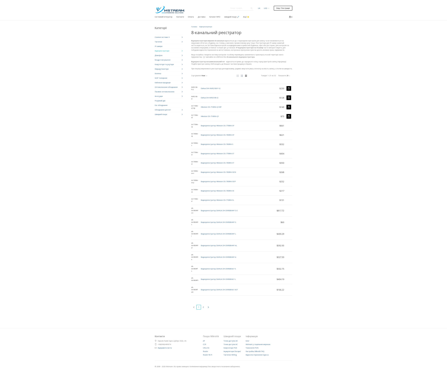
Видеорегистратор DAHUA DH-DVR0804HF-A (218, 257)
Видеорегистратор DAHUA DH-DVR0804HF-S (218, 222)
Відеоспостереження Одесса (257, 355)
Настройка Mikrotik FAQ (255, 351)
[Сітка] (238, 75)
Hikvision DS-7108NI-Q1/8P (211, 107)
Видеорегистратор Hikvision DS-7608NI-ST (217, 163)
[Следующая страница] (208, 307)
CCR (204, 344)
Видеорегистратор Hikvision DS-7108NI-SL (217, 200)
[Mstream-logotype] (169, 9)
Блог (247, 341)
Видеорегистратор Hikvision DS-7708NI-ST (217, 153)
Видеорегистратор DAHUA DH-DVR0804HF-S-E (219, 210)
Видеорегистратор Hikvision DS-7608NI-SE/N (218, 172)
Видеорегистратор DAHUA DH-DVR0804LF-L (218, 279)
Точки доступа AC (231, 344)
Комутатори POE (230, 348)
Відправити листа (165, 348)
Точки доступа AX (231, 341)
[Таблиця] (246, 75)
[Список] (242, 75)
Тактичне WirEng (230, 355)
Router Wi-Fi (207, 355)
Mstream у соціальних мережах (258, 344)
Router (205, 351)
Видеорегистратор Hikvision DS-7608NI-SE (217, 191)
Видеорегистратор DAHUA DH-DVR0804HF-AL (219, 245)
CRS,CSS (206, 348)
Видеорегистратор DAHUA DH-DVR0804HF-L (218, 234)
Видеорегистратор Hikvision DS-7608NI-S (217, 144)
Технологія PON (252, 348)
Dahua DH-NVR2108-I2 (209, 98)
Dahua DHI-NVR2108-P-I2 (210, 88)
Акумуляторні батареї (232, 351)
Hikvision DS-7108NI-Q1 (210, 116)
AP (204, 341)
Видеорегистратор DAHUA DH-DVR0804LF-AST (219, 290)
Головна (194, 27)
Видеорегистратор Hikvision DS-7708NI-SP (217, 125)
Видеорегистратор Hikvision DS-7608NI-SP (217, 135)
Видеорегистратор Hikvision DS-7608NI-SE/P (218, 181)
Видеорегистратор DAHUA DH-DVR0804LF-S (218, 269)
